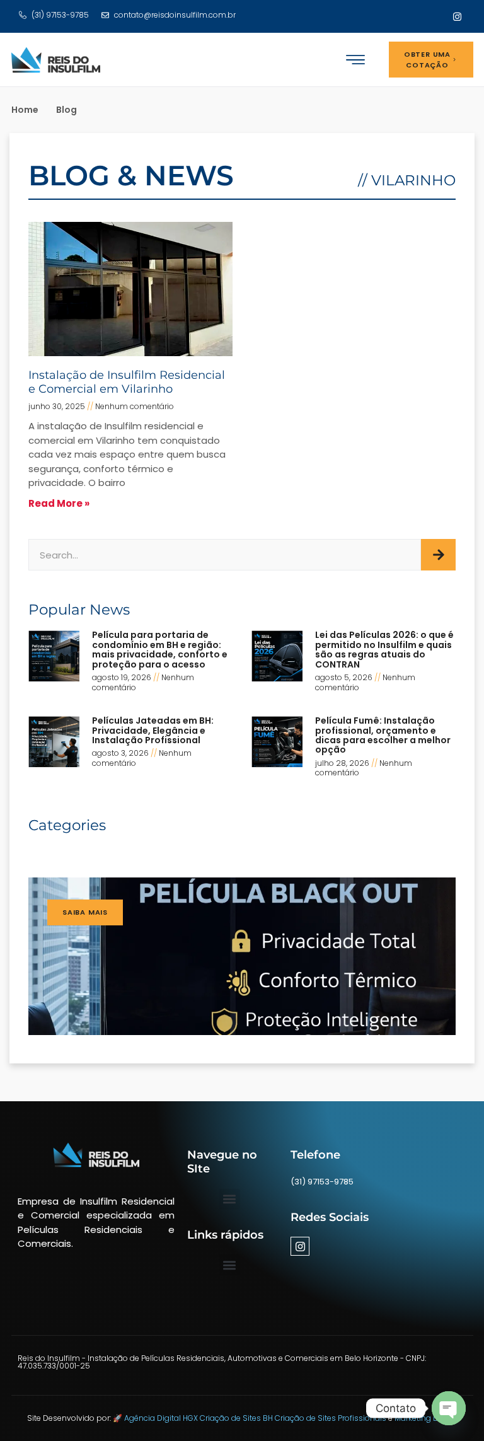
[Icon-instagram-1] (457, 16)
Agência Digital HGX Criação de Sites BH (199, 1418)
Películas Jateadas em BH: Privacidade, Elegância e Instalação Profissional (153, 730)
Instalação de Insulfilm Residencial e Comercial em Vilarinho (126, 382)
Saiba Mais (85, 912)
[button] (356, 59)
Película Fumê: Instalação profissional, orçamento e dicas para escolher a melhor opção (383, 735)
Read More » (58, 503)
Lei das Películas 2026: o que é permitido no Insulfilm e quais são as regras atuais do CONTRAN (384, 649)
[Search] (438, 554)
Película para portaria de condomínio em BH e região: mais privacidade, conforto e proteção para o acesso (160, 649)
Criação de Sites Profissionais (331, 1418)
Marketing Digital (426, 1418)
